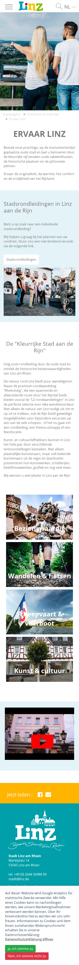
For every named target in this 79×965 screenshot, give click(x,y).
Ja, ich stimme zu (20, 948)
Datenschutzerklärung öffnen (29, 939)
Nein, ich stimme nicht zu (27, 956)
